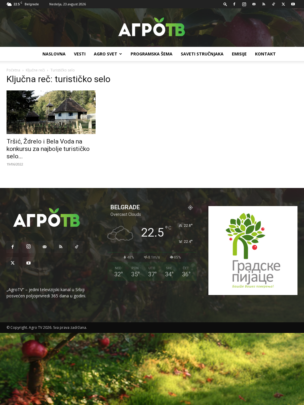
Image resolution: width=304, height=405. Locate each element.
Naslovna (54, 54)
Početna (13, 70)
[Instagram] (244, 4)
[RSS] (263, 4)
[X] (283, 4)
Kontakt (265, 54)
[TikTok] (273, 4)
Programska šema (151, 54)
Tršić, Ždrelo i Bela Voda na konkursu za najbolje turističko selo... (48, 149)
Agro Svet (105, 54)
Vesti (80, 54)
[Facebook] (234, 4)
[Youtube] (293, 4)
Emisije (239, 54)
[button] (225, 4)
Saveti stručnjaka (202, 54)
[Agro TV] (152, 28)
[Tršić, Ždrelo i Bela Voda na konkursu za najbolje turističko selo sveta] (51, 112)
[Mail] (253, 4)
